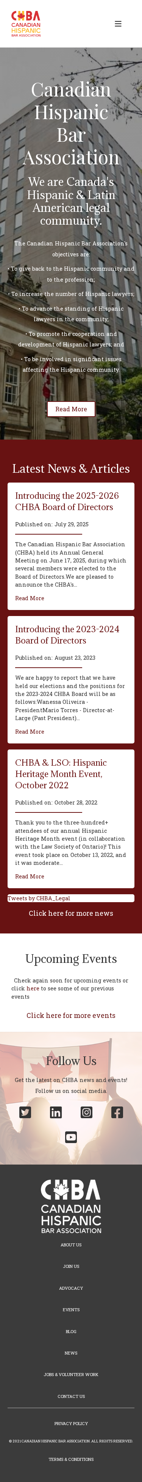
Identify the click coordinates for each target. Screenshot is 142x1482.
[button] (118, 24)
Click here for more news (71, 913)
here (33, 988)
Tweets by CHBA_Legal (39, 898)
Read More (29, 598)
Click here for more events (71, 1015)
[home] (24, 24)
